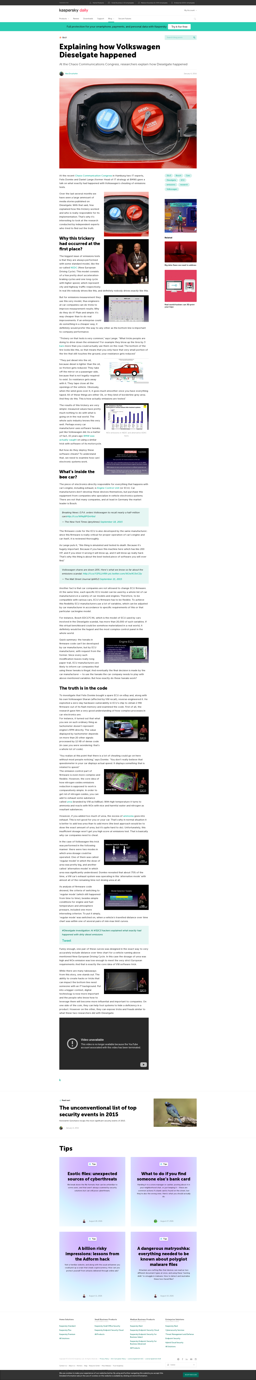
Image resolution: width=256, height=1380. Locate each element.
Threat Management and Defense (179, 1334)
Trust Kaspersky (118, 1366)
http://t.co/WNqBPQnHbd (81, 516)
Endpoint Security (172, 1338)
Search (194, 37)
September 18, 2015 (111, 521)
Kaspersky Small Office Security (107, 1326)
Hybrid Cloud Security (174, 1343)
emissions (171, 185)
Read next (66, 1100)
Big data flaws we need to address (180, 265)
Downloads (88, 18)
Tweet (66, 941)
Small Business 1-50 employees (122, 3)
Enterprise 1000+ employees (184, 3)
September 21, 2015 (111, 579)
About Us (72, 1366)
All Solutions (64, 1338)
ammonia (128, 816)
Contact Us (63, 1366)
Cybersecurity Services (174, 1330)
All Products (100, 1334)
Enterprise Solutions (174, 1319)
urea (69, 801)
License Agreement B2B (153, 1359)
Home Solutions (66, 1319)
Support (100, 18)
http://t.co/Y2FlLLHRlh (95, 573)
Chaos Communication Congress (93, 175)
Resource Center (94, 1366)
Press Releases (106, 1366)
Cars (188, 175)
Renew (76, 18)
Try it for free (179, 26)
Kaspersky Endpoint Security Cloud (109, 1330)
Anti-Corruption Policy (118, 1359)
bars (61, 345)
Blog (110, 18)
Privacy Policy (104, 1359)
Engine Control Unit (108, 487)
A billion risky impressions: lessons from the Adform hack (92, 1254)
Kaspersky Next (136, 1326)
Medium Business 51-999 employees (154, 3)
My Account (189, 10)
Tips (93, 1164)
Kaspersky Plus (65, 1330)
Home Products (98, 3)
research (184, 185)
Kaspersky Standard (67, 1326)
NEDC (74, 267)
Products (63, 18)
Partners (79, 1366)
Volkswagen (172, 189)
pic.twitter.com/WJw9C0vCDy (125, 573)
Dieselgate (171, 180)
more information (139, 1376)
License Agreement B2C (135, 1359)
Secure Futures (124, 18)
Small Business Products (106, 1319)
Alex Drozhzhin (71, 74)
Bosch (178, 175)
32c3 (64, 38)
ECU (182, 180)
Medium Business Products (142, 1319)
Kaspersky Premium (67, 1334)
